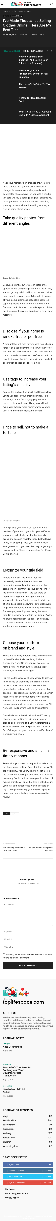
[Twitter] (21, 40)
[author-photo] (28, 875)
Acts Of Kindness (12, 1046)
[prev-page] (47, 51)
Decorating (7, 1086)
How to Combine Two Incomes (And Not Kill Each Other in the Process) (33, 60)
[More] (41, 40)
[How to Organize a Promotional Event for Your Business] (10, 74)
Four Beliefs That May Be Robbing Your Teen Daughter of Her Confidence (16, 1071)
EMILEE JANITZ (11, 34)
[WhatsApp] (34, 40)
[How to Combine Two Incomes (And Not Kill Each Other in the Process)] (10, 60)
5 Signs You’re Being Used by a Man (41, 849)
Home (5, 11)
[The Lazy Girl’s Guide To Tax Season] (10, 87)
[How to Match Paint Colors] (43, 1093)
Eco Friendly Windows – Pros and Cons (14, 849)
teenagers (7, 1064)
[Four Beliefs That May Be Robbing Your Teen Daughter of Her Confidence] (43, 1071)
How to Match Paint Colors (14, 1091)
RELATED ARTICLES (12, 51)
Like (49, 1164)
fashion (15, 814)
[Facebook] (15, 40)
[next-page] (51, 51)
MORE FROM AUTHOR (33, 51)
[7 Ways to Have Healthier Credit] (10, 101)
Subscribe (47, 1182)
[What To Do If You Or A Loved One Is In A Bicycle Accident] (10, 115)
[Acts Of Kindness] (43, 1050)
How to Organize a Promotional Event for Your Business (33, 73)
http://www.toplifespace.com (28, 883)
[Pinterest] (28, 40)
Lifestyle (6, 1043)
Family (13, 11)
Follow (48, 1170)
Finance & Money (25, 11)
